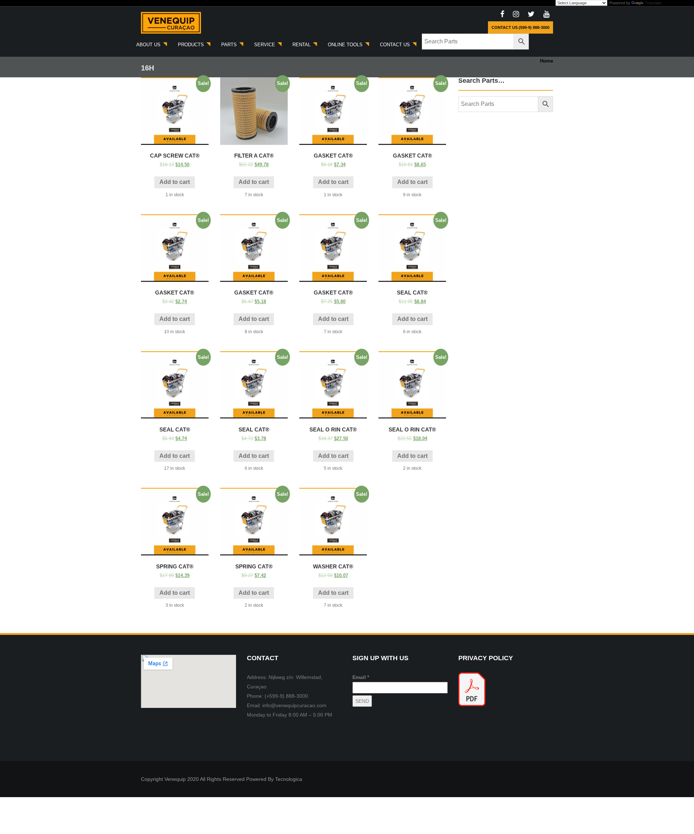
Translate (653, 3)
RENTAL (302, 44)
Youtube (546, 14)
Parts (229, 44)
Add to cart (174, 182)
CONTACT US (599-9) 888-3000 (520, 27)
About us (149, 44)
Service (265, 44)
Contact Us (395, 44)
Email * (360, 677)
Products (191, 44)
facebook (502, 14)
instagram (516, 14)
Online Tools (346, 44)
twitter (531, 14)
